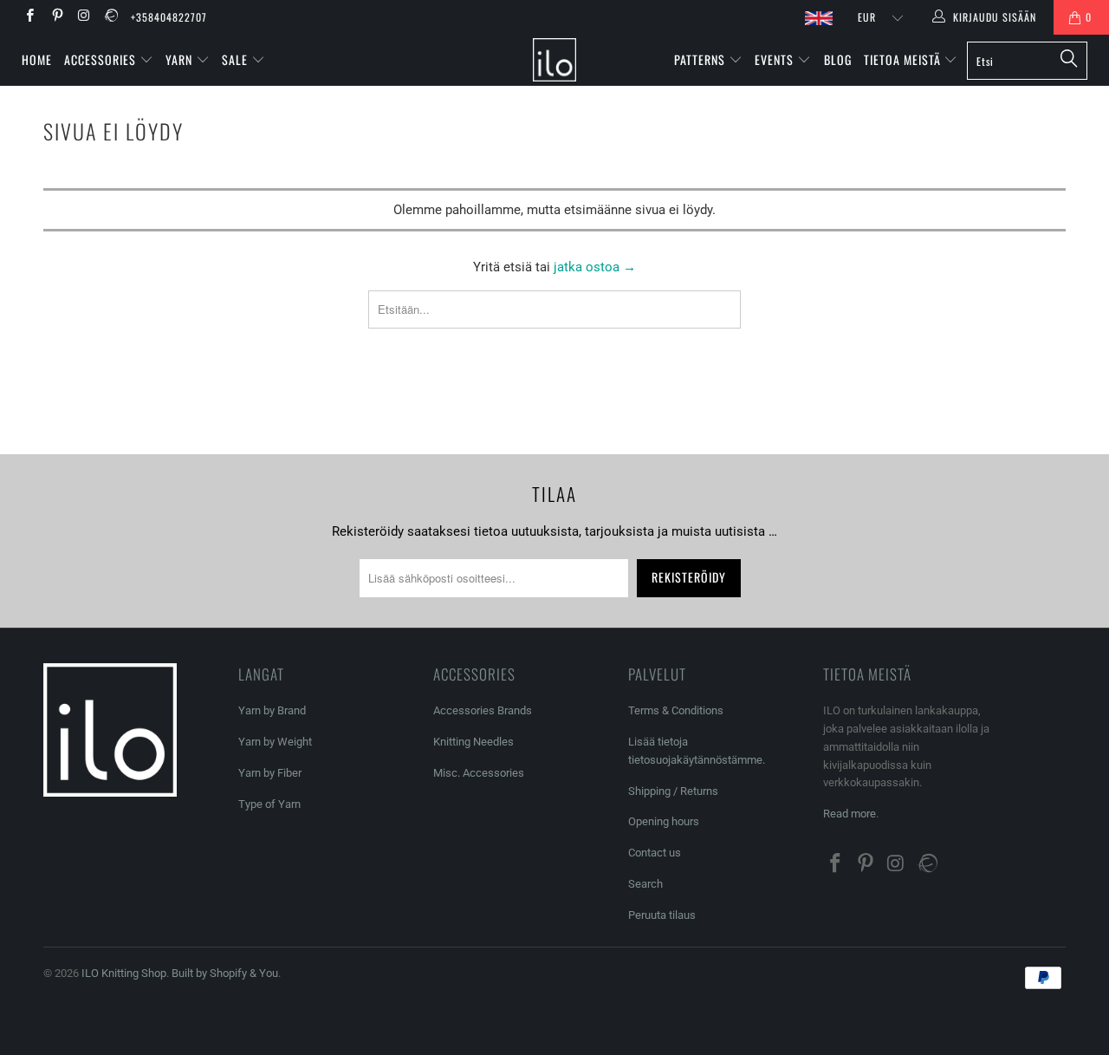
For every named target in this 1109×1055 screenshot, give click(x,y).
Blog (838, 59)
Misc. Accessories (478, 772)
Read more (849, 813)
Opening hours (663, 821)
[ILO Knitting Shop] (555, 60)
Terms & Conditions (675, 710)
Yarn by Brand (272, 710)
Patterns (701, 59)
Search (645, 883)
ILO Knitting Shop (123, 973)
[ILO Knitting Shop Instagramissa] (83, 17)
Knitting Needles (473, 741)
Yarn (180, 59)
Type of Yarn (269, 804)
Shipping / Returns (673, 791)
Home (37, 59)
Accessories (101, 59)
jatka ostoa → (595, 267)
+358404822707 (169, 17)
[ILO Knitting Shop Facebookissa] (29, 17)
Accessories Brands (482, 710)
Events (776, 59)
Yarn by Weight (275, 741)
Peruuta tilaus (662, 914)
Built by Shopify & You (225, 973)
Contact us (654, 852)
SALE (236, 59)
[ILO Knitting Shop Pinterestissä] (56, 17)
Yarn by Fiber (270, 772)
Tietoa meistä (904, 59)
